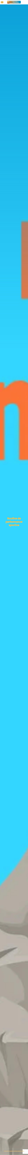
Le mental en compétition (9, 1151)
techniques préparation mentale (19, 1151)
